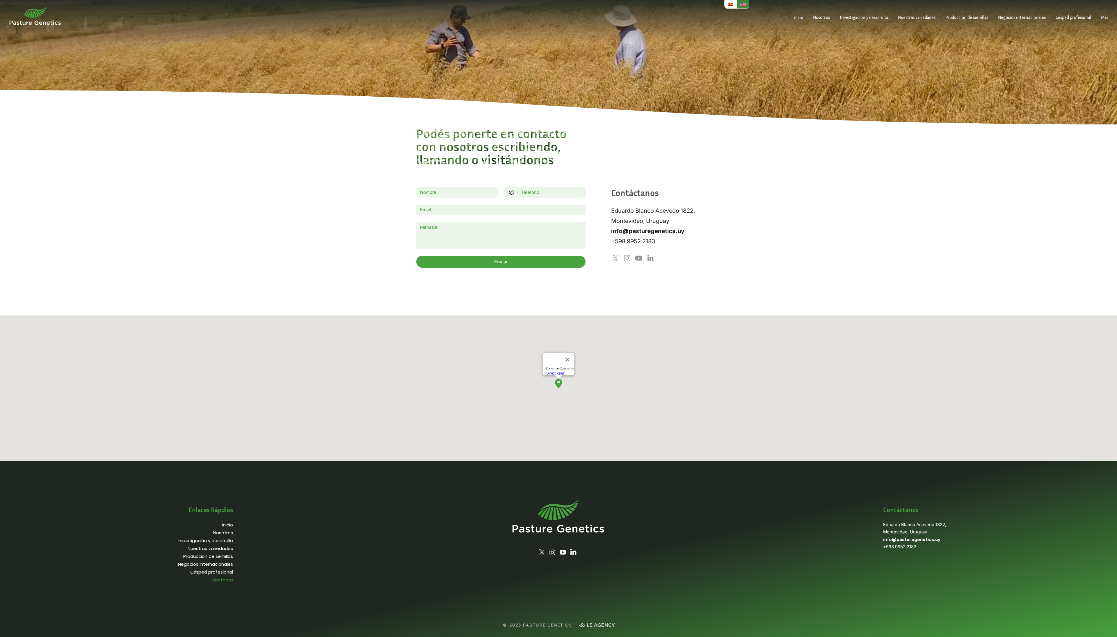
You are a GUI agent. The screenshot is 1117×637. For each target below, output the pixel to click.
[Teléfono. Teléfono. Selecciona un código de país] (514, 192)
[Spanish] (731, 4)
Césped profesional (211, 572)
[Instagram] (627, 258)
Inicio (227, 525)
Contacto (222, 580)
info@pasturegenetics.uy (647, 231)
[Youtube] (563, 552)
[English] (743, 4)
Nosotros (223, 533)
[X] (615, 258)
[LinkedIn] (650, 258)
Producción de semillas (208, 556)
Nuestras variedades (210, 548)
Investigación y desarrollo (205, 540)
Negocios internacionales (205, 564)
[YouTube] (638, 258)
